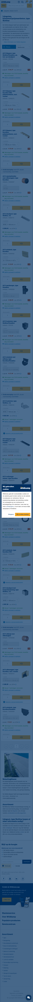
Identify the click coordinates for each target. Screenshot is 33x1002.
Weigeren (11, 514)
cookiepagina (10, 506)
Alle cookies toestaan (22, 514)
